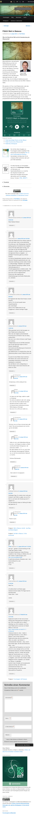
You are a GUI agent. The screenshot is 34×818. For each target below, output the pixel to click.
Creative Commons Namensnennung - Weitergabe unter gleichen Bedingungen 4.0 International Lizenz (16, 805)
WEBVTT (25, 178)
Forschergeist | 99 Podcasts (20, 679)
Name (8, 718)
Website (7, 735)
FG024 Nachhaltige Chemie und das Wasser (15, 140)
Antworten (12, 225)
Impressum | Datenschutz (16, 20)
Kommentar (9, 697)
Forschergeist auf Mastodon (9, 813)
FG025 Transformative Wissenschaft (14, 142)
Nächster (28, 25)
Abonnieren (18, 17)
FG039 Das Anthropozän (11, 143)
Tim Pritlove (22, 34)
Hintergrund (5, 20)
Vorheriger (6, 25)
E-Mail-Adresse (10, 726)
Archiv (25, 17)
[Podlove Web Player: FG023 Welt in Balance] (17, 119)
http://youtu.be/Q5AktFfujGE (15, 557)
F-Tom (9, 546)
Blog (12, 17)
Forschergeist (6, 17)
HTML (20, 178)
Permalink (25, 200)
